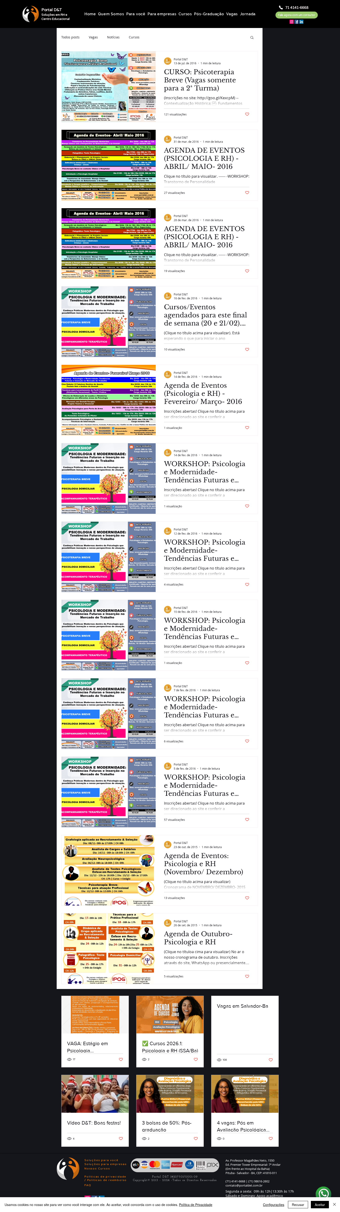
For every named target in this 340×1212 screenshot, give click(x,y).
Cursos (134, 37)
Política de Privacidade (195, 1204)
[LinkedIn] (301, 22)
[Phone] (281, 7)
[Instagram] (292, 22)
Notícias (113, 37)
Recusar (298, 1204)
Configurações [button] (273, 1204)
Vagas (93, 37)
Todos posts (70, 37)
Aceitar (320, 1204)
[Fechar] (334, 1204)
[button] (252, 37)
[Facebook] (296, 22)
